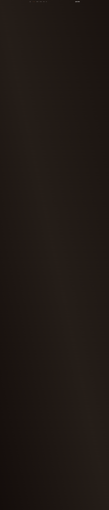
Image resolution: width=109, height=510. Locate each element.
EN (30, 1)
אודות (44, 1)
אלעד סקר (77, 1)
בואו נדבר (33, 1)
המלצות (37, 1)
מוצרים (41, 1)
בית (46, 1)
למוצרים (55, 34)
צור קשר (62, 34)
